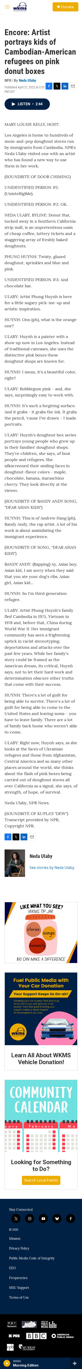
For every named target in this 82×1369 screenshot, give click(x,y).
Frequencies (18, 1278)
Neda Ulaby (27, 80)
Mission (14, 1239)
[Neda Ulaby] (15, 863)
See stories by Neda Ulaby (52, 867)
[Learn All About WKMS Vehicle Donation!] (41, 1009)
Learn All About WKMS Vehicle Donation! (41, 1059)
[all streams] (76, 1363)
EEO (12, 1268)
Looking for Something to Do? (41, 1165)
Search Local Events (41, 1180)
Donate (67, 7)
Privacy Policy (19, 1248)
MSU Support (19, 1288)
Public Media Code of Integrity (31, 1258)
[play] (7, 1363)
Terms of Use (19, 1298)
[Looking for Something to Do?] (41, 1116)
